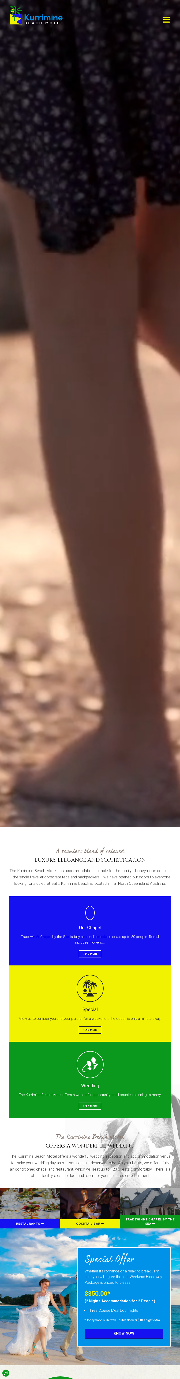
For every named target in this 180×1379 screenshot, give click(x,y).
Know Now (124, 1333)
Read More (90, 953)
